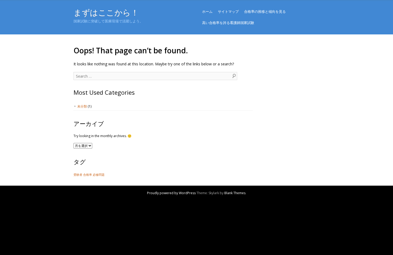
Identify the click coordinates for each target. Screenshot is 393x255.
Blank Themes (234, 193)
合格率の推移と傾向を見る (265, 11)
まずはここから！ (106, 12)
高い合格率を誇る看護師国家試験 (228, 22)
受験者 (78, 175)
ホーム (207, 11)
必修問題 (99, 175)
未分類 (82, 106)
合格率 (87, 175)
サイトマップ (228, 11)
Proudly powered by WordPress (171, 193)
